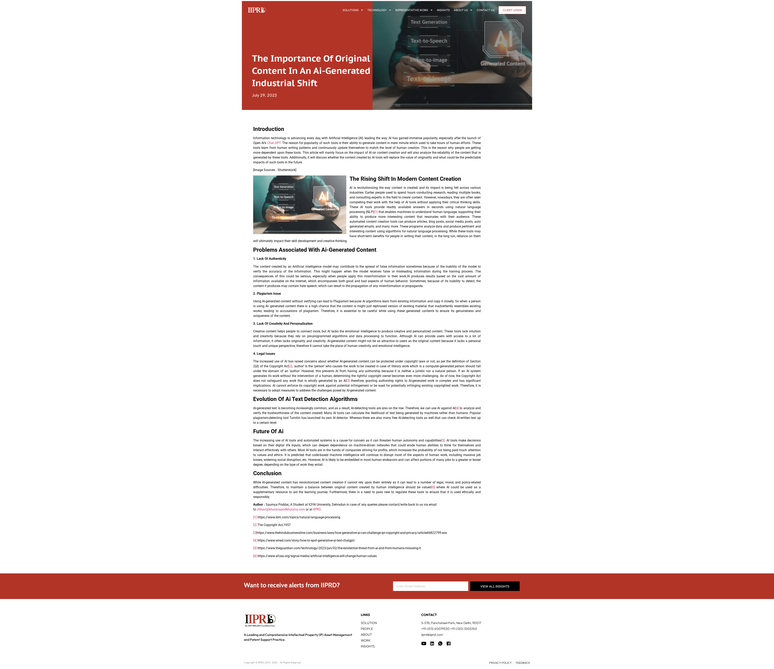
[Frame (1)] (432, 643)
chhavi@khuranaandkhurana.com (281, 509)
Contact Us (485, 10)
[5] (443, 440)
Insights (443, 10)
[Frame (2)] (448, 643)
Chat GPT (274, 143)
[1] (376, 212)
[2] (290, 366)
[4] (457, 408)
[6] (433, 487)
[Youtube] (423, 643)
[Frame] (440, 643)
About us (461, 10)
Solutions (351, 10)
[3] (348, 381)
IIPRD (317, 509)
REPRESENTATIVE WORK (411, 10)
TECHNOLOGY (377, 10)
